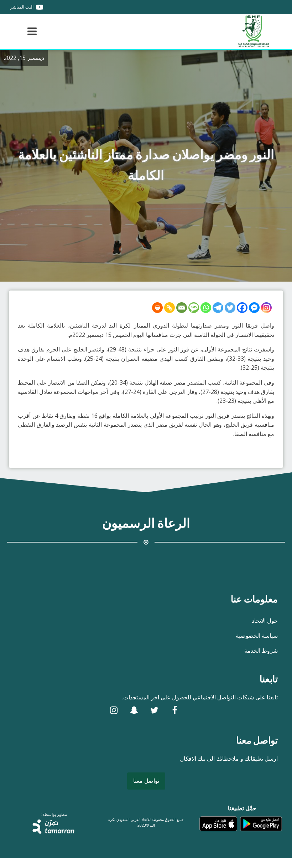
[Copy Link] (169, 307)
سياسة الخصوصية (257, 635)
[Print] (157, 307)
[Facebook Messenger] (254, 307)
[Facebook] (242, 307)
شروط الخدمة (261, 650)
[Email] (181, 307)
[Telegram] (218, 307)
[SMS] (193, 307)
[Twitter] (230, 307)
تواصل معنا (146, 781)
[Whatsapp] (205, 307)
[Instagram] (266, 307)
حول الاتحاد (265, 621)
